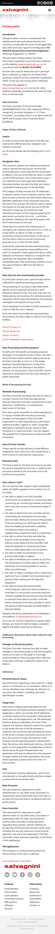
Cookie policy (42, 926)
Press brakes (10, 892)
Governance (35, 895)
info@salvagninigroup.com (29, 616)
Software (8, 905)
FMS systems (10, 902)
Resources (35, 892)
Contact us (35, 905)
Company (34, 888)
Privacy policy (30, 926)
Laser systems (11, 895)
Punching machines (14, 898)
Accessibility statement (15, 926)
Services (8, 908)
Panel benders (11, 888)
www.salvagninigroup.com (31, 64)
